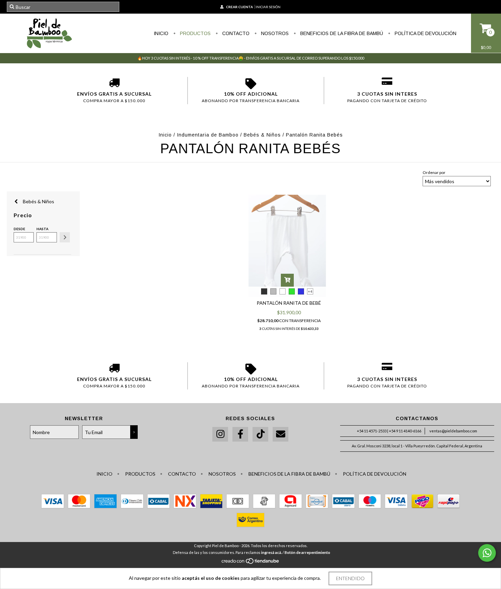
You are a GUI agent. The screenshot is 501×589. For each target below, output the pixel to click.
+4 (310, 291)
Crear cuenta (239, 7)
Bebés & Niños (262, 135)
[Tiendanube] (250, 562)
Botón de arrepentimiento (307, 552)
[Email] (280, 434)
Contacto (235, 33)
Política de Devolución (424, 33)
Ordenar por (434, 172)
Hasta (42, 229)
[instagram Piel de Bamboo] (220, 434)
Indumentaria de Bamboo (208, 135)
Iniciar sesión (268, 7)
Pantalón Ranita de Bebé (289, 303)
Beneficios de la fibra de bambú (341, 33)
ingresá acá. (271, 552)
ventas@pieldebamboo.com (453, 431)
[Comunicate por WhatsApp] (487, 553)
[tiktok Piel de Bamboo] (260, 434)
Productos (195, 33)
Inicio (161, 33)
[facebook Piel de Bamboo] (240, 434)
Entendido (350, 578)
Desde (19, 229)
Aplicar (65, 237)
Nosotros (274, 33)
